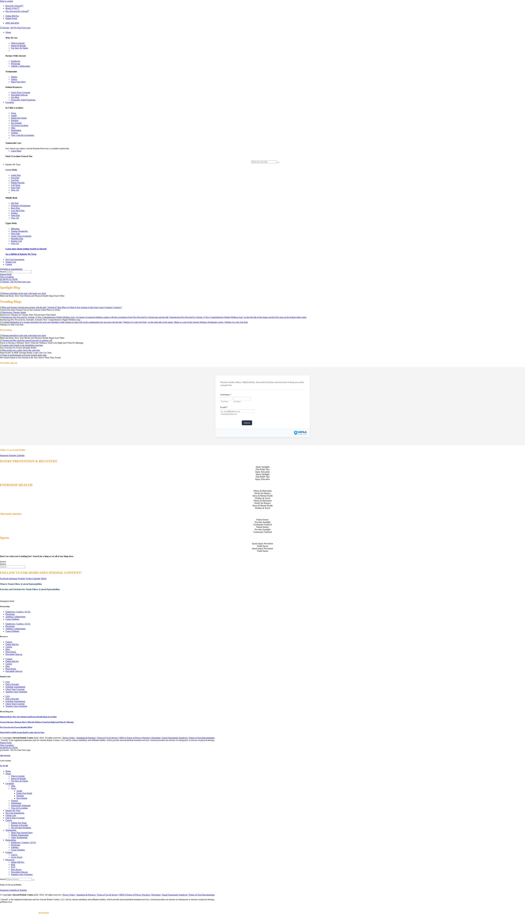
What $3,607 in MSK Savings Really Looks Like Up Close (22, 732)
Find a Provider (12, 684)
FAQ (7, 682)
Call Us (14, 855)
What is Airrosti (17, 776)
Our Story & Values (19, 781)
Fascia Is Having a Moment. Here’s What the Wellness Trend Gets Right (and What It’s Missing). (37, 722)
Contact (8, 642)
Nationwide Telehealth (20, 805)
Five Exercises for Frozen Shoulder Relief (16, 727)
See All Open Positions (21, 828)
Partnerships (10, 840)
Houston (20, 796)
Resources (9, 860)
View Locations (7, 277)
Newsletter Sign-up (13, 654)
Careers (8, 647)
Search (3, 271)
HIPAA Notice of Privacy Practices (134, 738)
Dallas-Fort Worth (24, 793)
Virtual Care (10, 815)
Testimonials (10, 830)
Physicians (10, 614)
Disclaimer (156, 738)
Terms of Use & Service (107, 738)
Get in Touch (16, 857)
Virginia (14, 800)
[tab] (262, 467)
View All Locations (19, 808)
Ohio (13, 786)
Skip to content (6, 1)
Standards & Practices (86, 738)
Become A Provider (19, 825)
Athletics (15, 847)
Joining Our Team (19, 823)
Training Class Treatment (16, 692)
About (8, 773)
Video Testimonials (19, 837)
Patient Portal (5, 274)
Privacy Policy (69, 738)
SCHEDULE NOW (9, 279)
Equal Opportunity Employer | (175, 738)
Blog (7, 649)
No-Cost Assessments (14, 813)
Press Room (10, 652)
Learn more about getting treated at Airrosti (25, 249)
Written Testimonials (20, 835)
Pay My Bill (4, 766)
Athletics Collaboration (15, 617)
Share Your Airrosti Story (22, 832)
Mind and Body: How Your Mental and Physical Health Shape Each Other (28, 717)
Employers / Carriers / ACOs (17, 612)
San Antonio (21, 798)
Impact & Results (18, 778)
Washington (16, 803)
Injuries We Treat (12, 810)
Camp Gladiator (12, 619)
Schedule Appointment (15, 687)
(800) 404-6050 (5, 755)
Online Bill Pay (12, 644)
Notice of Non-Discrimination (202, 738)
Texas (13, 788)
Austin (19, 791)
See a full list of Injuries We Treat (20, 254)
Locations (9, 783)
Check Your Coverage (15, 689)
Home (8, 771)
